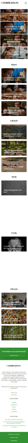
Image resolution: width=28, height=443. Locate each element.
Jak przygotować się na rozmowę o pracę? (14, 426)
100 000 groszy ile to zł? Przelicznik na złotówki (14, 14)
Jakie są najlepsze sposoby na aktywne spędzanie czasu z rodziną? (13, 151)
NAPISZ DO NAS (14, 355)
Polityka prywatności (14, 434)
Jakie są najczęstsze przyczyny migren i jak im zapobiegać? (13, 320)
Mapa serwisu (14, 437)
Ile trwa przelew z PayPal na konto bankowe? (14, 53)
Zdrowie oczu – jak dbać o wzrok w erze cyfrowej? (13, 303)
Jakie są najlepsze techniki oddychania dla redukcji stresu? (13, 336)
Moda (14, 176)
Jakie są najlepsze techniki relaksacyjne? (13, 168)
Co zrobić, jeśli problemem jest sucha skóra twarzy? (14, 247)
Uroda (14, 233)
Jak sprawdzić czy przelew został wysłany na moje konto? (14, 28)
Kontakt (14, 395)
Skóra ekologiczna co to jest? (13, 191)
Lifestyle (14, 120)
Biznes (14, 64)
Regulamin (14, 440)
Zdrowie (14, 289)
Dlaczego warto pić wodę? (14, 419)
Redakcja (14, 392)
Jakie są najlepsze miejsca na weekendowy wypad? (13, 135)
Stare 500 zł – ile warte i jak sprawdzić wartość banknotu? (14, 40)
